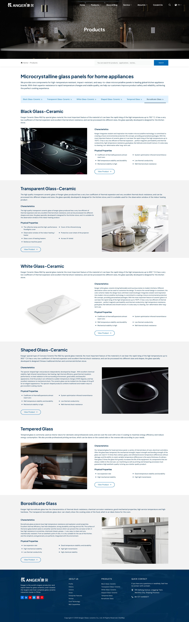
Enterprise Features (75, 595)
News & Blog (112, 5)
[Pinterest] (42, 597)
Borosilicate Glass (154, 99)
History (71, 587)
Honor (71, 593)
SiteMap (121, 618)
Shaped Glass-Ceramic (110, 99)
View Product (103, 171)
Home (82, 5)
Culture (71, 590)
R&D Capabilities (74, 604)
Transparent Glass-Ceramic (58, 99)
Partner (71, 598)
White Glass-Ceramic (86, 99)
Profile (71, 584)
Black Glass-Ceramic (32, 99)
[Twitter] (34, 597)
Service (126, 5)
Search (161, 63)
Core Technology (74, 601)
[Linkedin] (26, 597)
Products (95, 5)
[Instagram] (38, 597)
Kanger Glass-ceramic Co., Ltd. (21, 5)
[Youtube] (30, 597)
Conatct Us (158, 5)
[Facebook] (22, 597)
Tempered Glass (133, 99)
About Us (141, 5)
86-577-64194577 (142, 597)
